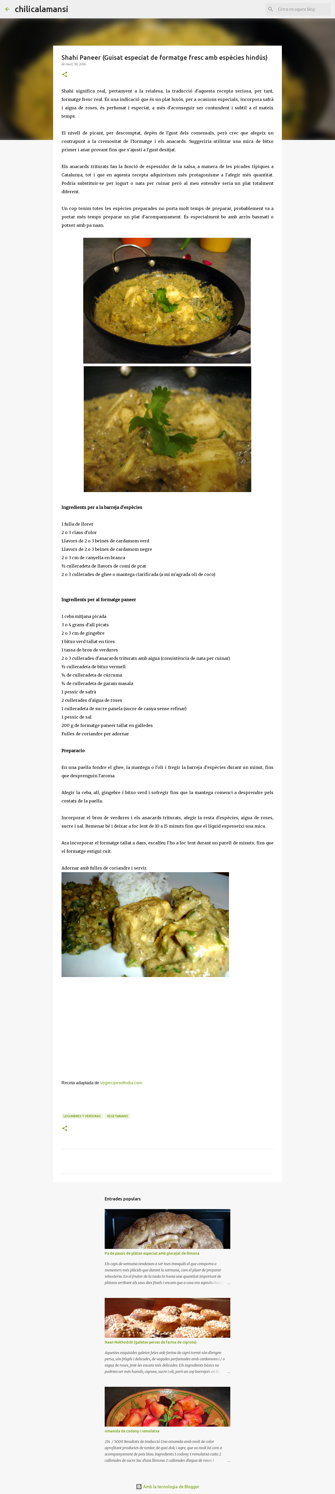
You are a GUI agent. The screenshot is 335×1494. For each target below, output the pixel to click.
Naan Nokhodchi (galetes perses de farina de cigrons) (151, 1342)
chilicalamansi (41, 9)
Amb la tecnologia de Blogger (170, 1486)
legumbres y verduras (82, 1116)
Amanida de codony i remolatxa (132, 1431)
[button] (65, 74)
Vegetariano (117, 1116)
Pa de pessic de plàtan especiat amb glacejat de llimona (152, 1253)
